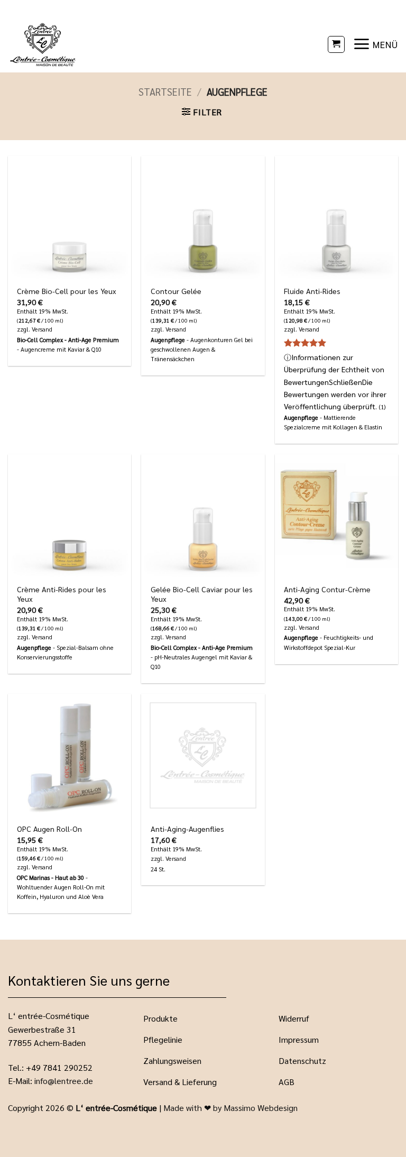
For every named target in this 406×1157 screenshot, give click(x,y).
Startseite (165, 91)
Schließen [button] (345, 382)
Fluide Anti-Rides (312, 291)
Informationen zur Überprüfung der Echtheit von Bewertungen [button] (335, 381)
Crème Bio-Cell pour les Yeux (66, 291)
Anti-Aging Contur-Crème (327, 589)
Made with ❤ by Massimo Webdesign (230, 1107)
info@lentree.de (63, 1080)
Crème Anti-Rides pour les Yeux (61, 594)
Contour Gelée (176, 291)
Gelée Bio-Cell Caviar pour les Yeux (202, 594)
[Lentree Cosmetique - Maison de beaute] (89, 44)
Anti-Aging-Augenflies (187, 828)
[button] (336, 44)
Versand (42, 329)
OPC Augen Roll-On (49, 828)
